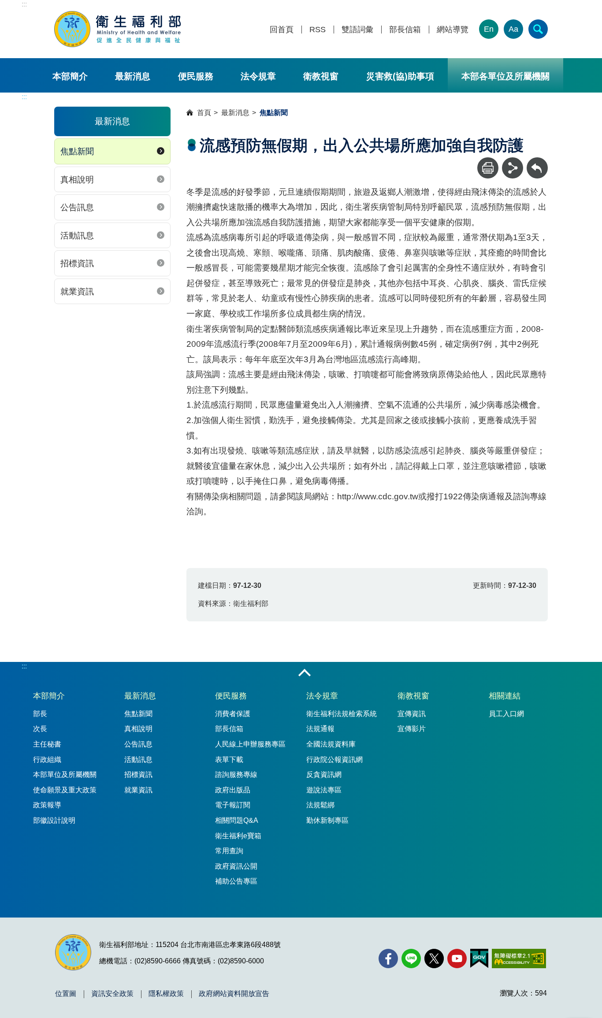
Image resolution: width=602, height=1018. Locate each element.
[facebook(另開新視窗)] (388, 958)
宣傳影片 (412, 728)
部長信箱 (405, 30)
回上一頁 (537, 161)
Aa (513, 29)
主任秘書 (47, 744)
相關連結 (504, 695)
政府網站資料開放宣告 (234, 993)
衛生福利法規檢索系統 (341, 713)
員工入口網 (506, 713)
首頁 (204, 112)
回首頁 (282, 30)
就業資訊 (77, 291)
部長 (40, 713)
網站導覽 (452, 30)
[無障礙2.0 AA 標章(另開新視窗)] (519, 958)
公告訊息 (77, 207)
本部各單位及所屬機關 (505, 76)
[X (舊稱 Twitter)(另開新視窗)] (434, 958)
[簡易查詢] (538, 29)
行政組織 (47, 759)
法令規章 (258, 76)
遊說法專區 (324, 790)
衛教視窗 (320, 76)
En (489, 29)
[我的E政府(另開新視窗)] (479, 958)
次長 (40, 728)
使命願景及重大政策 (65, 790)
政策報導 (47, 805)
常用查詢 (229, 851)
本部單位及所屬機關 (65, 774)
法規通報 (320, 728)
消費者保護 (232, 713)
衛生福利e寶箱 (238, 836)
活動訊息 (77, 235)
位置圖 (65, 993)
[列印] (487, 167)
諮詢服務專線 (236, 774)
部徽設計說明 (54, 820)
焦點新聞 (77, 151)
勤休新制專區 (327, 820)
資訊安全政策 (112, 993)
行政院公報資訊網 (334, 759)
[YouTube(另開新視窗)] (457, 958)
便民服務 (195, 76)
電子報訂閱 (232, 805)
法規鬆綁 (320, 805)
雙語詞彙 (357, 30)
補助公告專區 (236, 881)
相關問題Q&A (236, 820)
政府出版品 (232, 790)
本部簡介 (70, 76)
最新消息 (132, 76)
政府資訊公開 (236, 866)
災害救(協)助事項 (400, 76)
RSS (317, 30)
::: (24, 4)
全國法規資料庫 (331, 744)
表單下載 (229, 759)
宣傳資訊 (412, 713)
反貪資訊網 (324, 774)
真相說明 (77, 179)
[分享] (512, 167)
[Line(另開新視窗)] (411, 958)
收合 (304, 673)
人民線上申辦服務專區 (250, 744)
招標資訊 (77, 263)
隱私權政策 (166, 993)
